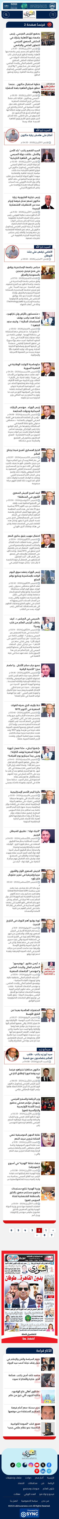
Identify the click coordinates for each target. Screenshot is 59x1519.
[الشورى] (29, 15)
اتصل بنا (14, 1500)
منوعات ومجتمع (31, 1488)
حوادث (28, 1477)
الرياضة (51, 1483)
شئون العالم (48, 1488)
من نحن (45, 1500)
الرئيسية (50, 1477)
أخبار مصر (39, 1477)
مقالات (17, 1494)
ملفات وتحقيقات (13, 1477)
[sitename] (29, 1455)
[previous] (53, 1230)
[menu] (53, 14)
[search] (6, 14)
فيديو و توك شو (46, 1494)
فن (42, 1483)
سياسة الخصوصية (29, 1500)
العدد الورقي (30, 1494)
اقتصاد (21, 1483)
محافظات (32, 1483)
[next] (37, 1235)
